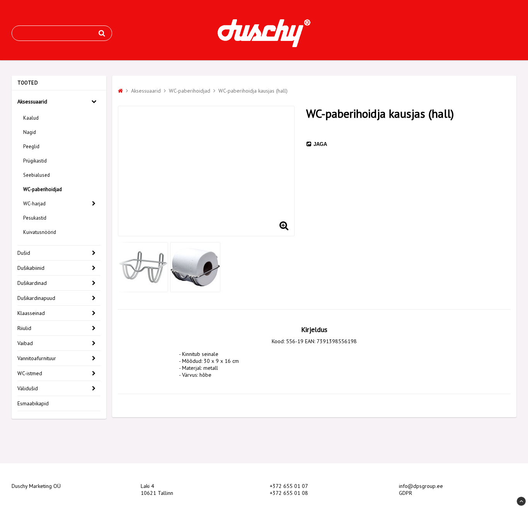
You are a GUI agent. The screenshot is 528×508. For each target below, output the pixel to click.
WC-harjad (34, 203)
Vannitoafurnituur (36, 358)
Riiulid (24, 328)
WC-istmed (29, 373)
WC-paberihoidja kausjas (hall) (253, 90)
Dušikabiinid (30, 267)
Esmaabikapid (33, 403)
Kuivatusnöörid (39, 232)
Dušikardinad (32, 282)
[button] (283, 225)
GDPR (405, 492)
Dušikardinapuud (36, 298)
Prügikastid (35, 160)
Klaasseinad (31, 313)
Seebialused (36, 175)
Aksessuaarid (32, 101)
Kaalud (31, 118)
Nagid (29, 132)
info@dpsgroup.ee (421, 486)
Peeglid (31, 146)
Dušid (23, 252)
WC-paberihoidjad (42, 189)
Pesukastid (34, 218)
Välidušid (27, 388)
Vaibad (25, 343)
